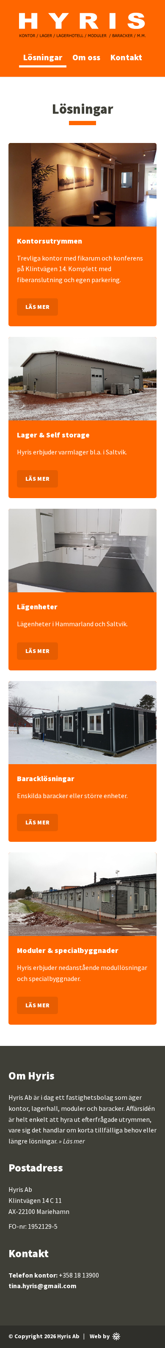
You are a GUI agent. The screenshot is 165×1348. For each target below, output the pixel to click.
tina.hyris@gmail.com (42, 1285)
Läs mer (37, 307)
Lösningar (42, 57)
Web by (106, 1337)
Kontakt (126, 57)
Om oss (86, 57)
